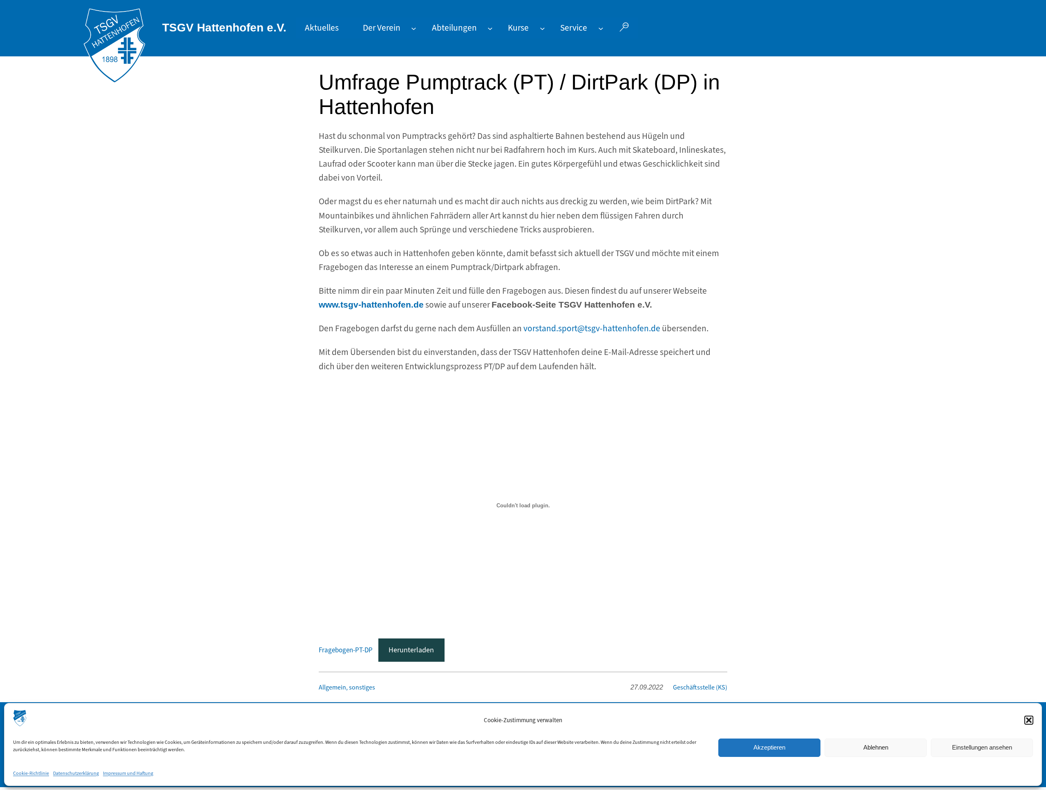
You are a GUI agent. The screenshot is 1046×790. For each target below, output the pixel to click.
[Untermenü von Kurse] (542, 28)
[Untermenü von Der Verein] (413, 28)
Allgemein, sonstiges (347, 687)
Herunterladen (411, 650)
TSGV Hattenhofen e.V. (224, 27)
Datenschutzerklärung (76, 773)
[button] (1029, 720)
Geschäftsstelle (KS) (700, 687)
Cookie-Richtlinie (31, 773)
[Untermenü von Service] (600, 28)
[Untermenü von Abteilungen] (490, 28)
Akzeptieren (769, 747)
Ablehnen (875, 747)
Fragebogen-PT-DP (346, 650)
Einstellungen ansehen (982, 747)
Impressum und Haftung (128, 773)
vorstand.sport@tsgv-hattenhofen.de (591, 328)
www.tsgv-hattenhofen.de (371, 305)
